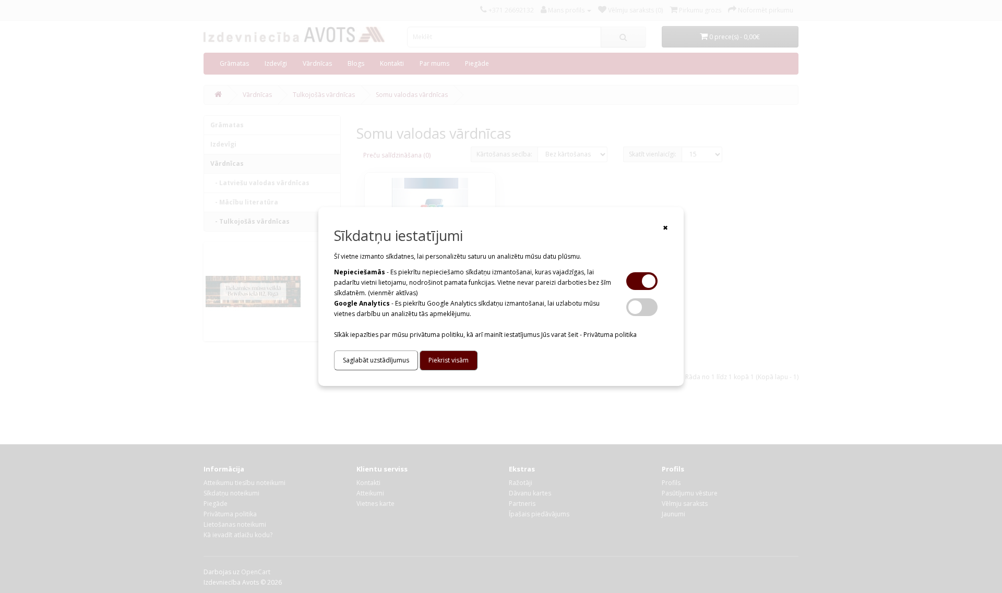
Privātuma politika (610, 334)
